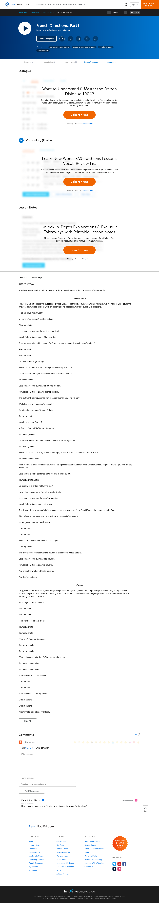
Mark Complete (47, 39)
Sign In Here (88, 123)
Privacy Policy (107, 896)
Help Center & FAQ (91, 842)
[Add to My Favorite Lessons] (70, 39)
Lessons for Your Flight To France (42, 12)
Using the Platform (91, 856)
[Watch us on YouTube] (119, 864)
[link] (109, 12)
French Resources (36, 863)
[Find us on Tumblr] (114, 869)
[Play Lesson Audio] (24, 28)
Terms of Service (104, 898)
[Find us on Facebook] (124, 864)
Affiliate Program (63, 874)
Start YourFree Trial (148, 4)
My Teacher (68, 5)
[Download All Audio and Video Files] (95, 39)
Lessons (40, 5)
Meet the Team (62, 849)
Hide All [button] (27, 721)
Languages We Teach (65, 863)
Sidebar (136, 12)
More (80, 5)
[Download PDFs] (87, 39)
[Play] (21, 140)
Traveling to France (105, 47)
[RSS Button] (20, 742)
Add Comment (32, 791)
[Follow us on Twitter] (114, 864)
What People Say (63, 852)
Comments (111, 62)
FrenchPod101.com (94, 896)
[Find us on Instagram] (119, 869)
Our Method (61, 842)
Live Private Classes (36, 856)
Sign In (135, 5)
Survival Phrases (43, 50)
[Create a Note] (78, 39)
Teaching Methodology (93, 859)
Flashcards (33, 849)
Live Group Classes (36, 859)
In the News (61, 859)
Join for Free (79, 115)
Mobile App (33, 870)
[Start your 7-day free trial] (120, 843)
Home (31, 842)
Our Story (60, 845)
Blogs (59, 870)
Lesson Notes (69, 62)
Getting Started (90, 845)
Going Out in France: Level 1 (59, 47)
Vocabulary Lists (35, 852)
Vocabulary (53, 5)
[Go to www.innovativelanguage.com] (79, 891)
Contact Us (88, 867)
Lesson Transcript (91, 62)
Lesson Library (23, 12)
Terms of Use (120, 896)
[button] (126, 4)
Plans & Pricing (62, 856)
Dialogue (27, 62)
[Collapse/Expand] (79, 734)
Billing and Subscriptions (94, 849)
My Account (89, 852)
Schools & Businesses (65, 867)
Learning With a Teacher (94, 863)
